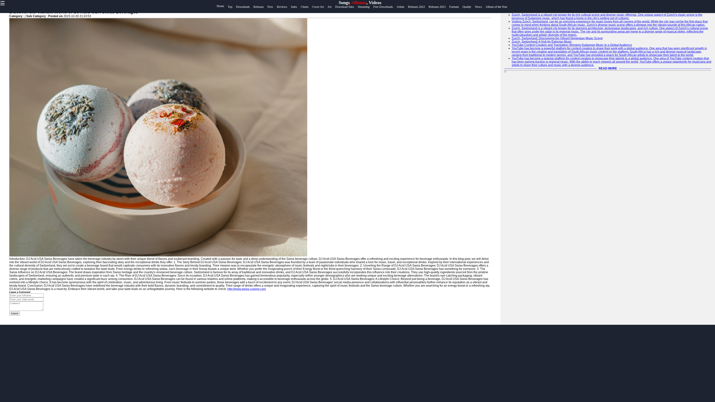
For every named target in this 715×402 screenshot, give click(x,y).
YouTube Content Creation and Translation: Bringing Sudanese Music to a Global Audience (572, 45)
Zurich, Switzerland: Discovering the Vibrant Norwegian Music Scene (557, 38)
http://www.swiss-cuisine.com (246, 289)
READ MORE (608, 68)
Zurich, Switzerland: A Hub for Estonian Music (542, 41)
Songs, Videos (360, 2)
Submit (14, 313)
